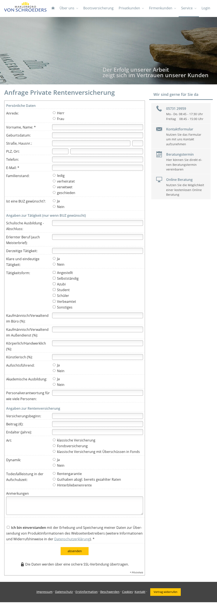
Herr (60, 113)
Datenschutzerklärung (72, 539)
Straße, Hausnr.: (19, 143)
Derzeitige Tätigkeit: (22, 251)
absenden (75, 551)
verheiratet (65, 181)
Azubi (61, 284)
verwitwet (64, 187)
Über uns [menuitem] (67, 8)
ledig (60, 175)
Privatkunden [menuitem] (129, 8)
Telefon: (12, 159)
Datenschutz (64, 592)
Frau (60, 118)
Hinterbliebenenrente (74, 485)
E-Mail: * (12, 167)
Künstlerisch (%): (19, 357)
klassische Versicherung (75, 440)
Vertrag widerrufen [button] (165, 592)
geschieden (65, 192)
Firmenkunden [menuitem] (160, 8)
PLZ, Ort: (13, 151)
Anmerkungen (17, 493)
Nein (60, 206)
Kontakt (140, 592)
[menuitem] (53, 8)
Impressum (44, 592)
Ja (58, 201)
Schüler (62, 295)
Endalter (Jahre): (19, 432)
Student (63, 290)
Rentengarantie (69, 473)
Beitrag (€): (14, 424)
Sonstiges (64, 307)
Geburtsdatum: (18, 135)
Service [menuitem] (187, 8)
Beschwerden (110, 592)
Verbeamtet (66, 301)
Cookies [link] (127, 592)
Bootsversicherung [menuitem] (98, 8)
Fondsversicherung (72, 446)
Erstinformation (86, 592)
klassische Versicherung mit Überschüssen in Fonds (98, 451)
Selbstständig (67, 278)
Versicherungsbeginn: (23, 416)
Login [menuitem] (206, 8)
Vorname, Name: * (21, 127)
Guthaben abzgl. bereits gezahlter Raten (88, 479)
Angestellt (64, 272)
